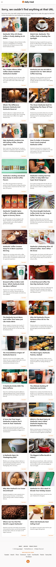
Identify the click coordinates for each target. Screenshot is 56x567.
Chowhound (23, 554)
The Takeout (29, 556)
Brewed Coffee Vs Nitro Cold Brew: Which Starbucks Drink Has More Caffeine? (13, 284)
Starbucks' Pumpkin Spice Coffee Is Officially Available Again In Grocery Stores (13, 213)
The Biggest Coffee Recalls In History (40, 456)
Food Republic (35, 554)
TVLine (17, 554)
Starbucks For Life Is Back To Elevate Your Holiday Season (40, 489)
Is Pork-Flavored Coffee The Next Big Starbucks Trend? (40, 283)
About (20, 546)
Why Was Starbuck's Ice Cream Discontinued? (14, 489)
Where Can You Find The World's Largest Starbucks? (12, 523)
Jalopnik (12, 554)
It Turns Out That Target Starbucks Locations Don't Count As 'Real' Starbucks (12, 421)
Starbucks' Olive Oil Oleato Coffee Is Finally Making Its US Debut (14, 36)
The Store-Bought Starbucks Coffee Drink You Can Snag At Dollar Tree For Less (40, 213)
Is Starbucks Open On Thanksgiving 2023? (10, 456)
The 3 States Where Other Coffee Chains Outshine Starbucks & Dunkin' (12, 71)
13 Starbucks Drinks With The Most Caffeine (13, 387)
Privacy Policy (33, 546)
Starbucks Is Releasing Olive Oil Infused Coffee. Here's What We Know (41, 248)
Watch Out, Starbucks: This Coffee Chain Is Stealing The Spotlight (40, 36)
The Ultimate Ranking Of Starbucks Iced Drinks (39, 387)
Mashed (42, 554)
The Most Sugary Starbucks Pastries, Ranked (40, 354)
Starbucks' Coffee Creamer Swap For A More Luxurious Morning (13, 248)
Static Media (19, 549)
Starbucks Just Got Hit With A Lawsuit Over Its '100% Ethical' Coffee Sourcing (41, 71)
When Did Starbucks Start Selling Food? (39, 523)
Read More (24, 50)
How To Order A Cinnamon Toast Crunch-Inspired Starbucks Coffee (40, 142)
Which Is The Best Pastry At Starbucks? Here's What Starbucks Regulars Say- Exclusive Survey (40, 422)
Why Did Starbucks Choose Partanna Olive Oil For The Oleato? (40, 319)
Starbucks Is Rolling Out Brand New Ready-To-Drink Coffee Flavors (14, 178)
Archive (26, 546)
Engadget (7, 554)
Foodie (29, 554)
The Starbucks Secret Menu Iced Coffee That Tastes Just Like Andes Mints (13, 319)
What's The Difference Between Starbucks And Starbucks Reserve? (11, 107)
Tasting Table (48, 554)
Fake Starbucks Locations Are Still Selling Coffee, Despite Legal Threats (13, 142)
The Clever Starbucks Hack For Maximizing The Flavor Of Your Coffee (41, 107)
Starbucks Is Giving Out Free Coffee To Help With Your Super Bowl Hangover (40, 178)
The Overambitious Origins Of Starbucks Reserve (13, 354)
